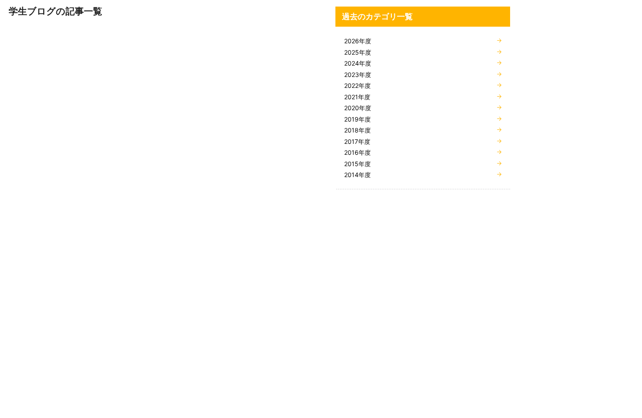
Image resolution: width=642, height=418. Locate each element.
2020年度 (357, 107)
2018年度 (357, 130)
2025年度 (357, 52)
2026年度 (357, 41)
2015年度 (357, 163)
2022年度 (357, 85)
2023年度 (357, 74)
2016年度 (357, 152)
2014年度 (357, 174)
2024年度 (357, 63)
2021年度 (357, 97)
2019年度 (357, 119)
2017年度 (357, 141)
